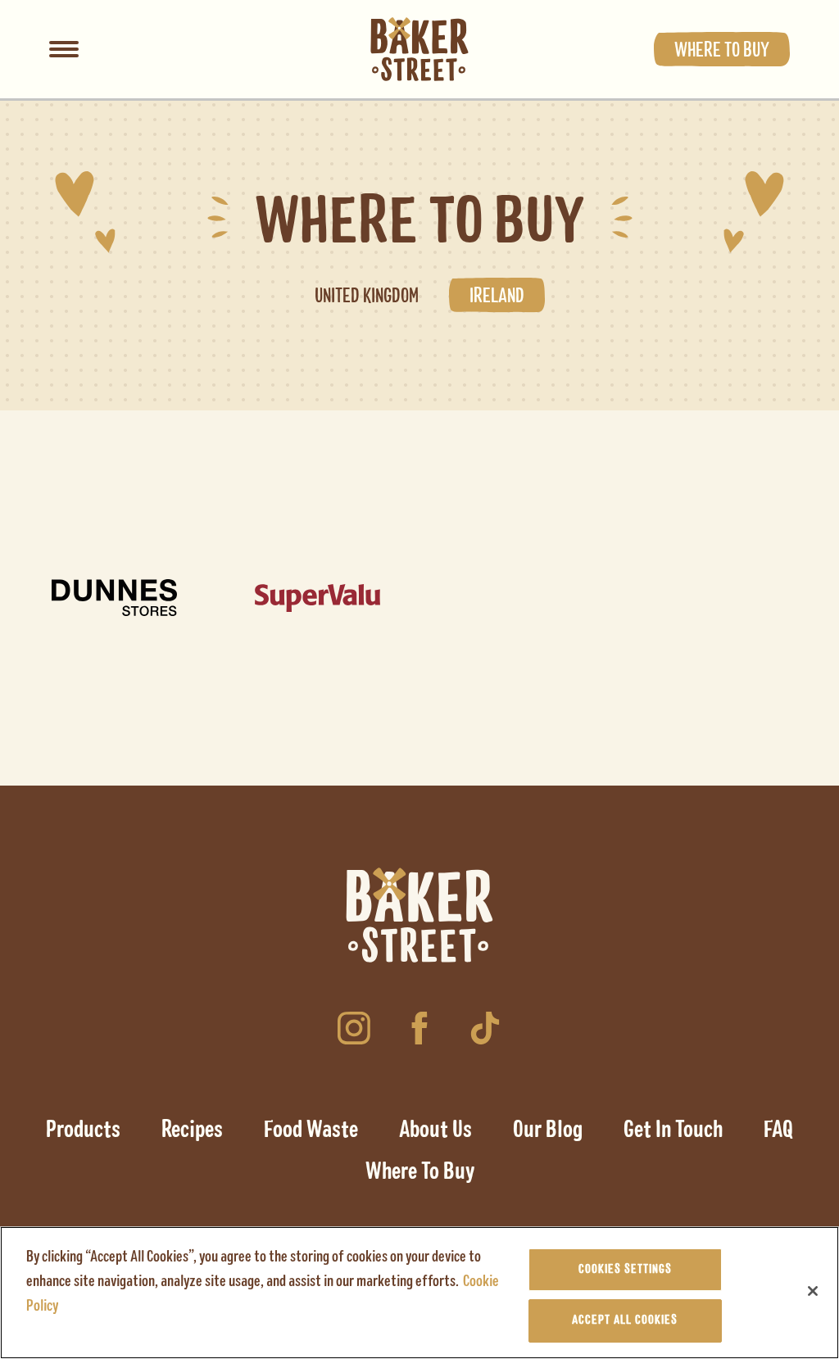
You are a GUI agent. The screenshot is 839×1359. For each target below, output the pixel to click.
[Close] (813, 1291)
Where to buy (721, 51)
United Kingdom (367, 296)
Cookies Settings (625, 1269)
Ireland (496, 296)
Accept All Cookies (625, 1320)
